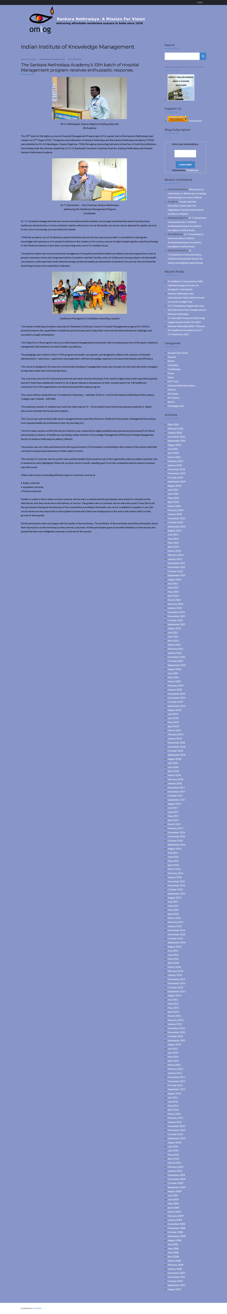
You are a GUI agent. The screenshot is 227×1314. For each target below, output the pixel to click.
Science (172, 389)
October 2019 (175, 701)
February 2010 (175, 1166)
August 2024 (174, 485)
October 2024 (175, 477)
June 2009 (173, 1199)
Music (171, 373)
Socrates (37, 1308)
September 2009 (176, 1187)
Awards (172, 356)
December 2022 (176, 563)
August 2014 (174, 946)
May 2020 (173, 677)
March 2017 (174, 824)
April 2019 (173, 726)
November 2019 (176, 697)
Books (171, 360)
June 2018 (173, 767)
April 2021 (173, 640)
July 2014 (173, 950)
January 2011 (175, 1121)
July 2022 (173, 583)
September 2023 (176, 526)
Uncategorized (176, 405)
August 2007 (174, 1289)
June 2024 (173, 493)
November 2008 (176, 1228)
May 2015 (173, 909)
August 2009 (174, 1191)
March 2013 (174, 1015)
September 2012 (176, 1040)
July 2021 (173, 632)
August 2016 (174, 848)
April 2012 (173, 1060)
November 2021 (176, 616)
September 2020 (176, 665)
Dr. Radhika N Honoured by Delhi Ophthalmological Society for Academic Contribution (185, 285)
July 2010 (173, 1146)
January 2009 (175, 1219)
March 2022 (174, 599)
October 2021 (175, 620)
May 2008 (173, 1252)
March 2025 (174, 457)
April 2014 (173, 962)
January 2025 (175, 465)
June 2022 (173, 587)
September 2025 (176, 440)
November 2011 (176, 1081)
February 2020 (175, 685)
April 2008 (173, 1256)
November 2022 (176, 567)
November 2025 (176, 436)
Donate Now (195, 120)
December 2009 (176, 1174)
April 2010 (173, 1158)
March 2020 (174, 681)
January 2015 (175, 926)
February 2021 (175, 648)
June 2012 (173, 1052)
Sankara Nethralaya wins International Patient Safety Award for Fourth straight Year (186, 297)
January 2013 (175, 1023)
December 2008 (176, 1223)
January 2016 (175, 877)
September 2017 (176, 799)
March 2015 (174, 917)
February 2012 (175, 1068)
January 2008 (175, 1268)
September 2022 (176, 575)
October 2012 (175, 1036)
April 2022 (173, 595)
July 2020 (173, 673)
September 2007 (176, 1285)
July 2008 (173, 1244)
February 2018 (175, 779)
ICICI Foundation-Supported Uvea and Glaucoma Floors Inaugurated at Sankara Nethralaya (187, 309)
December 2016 (176, 832)
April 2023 (173, 546)
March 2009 (174, 1211)
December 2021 (176, 612)
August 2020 (174, 669)
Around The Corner (178, 352)
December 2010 (176, 1125)
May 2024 (173, 497)
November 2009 (176, 1179)
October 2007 (175, 1281)
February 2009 (175, 1215)
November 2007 (176, 1276)
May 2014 (173, 958)
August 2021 (174, 628)
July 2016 (173, 852)
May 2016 (173, 860)
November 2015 (176, 885)
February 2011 (175, 1117)
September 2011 (176, 1089)
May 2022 (173, 591)
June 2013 (173, 1003)
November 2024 (176, 473)
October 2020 (175, 660)
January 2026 (175, 432)
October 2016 (175, 840)
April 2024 (173, 501)
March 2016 (174, 868)
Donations (173, 365)
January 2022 (175, 607)
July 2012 (173, 1048)
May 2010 (173, 1154)
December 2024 (176, 469)
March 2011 (174, 1113)
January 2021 (175, 652)
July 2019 (173, 713)
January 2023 (175, 559)
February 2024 (175, 510)
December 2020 (176, 656)
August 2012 (174, 1044)
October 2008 (175, 1232)
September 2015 (176, 893)
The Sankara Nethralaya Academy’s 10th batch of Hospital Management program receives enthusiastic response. (80, 67)
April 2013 (173, 1011)
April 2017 (173, 820)
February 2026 (175, 428)
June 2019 (173, 718)
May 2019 (173, 722)
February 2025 (175, 461)
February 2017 (175, 828)
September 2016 (176, 844)
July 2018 (173, 762)
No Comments (75, 59)
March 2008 (174, 1260)
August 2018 (174, 758)
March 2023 (174, 550)
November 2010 (176, 1130)
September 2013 (176, 991)
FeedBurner (192, 170)
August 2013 (174, 995)
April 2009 (173, 1207)
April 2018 (173, 771)
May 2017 (173, 815)
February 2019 (175, 734)
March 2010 (174, 1162)
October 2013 (175, 987)
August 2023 (174, 530)
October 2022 (175, 571)
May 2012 (173, 1056)
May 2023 (173, 542)
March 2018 (174, 775)
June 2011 (173, 1101)
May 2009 (173, 1203)
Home (199, 2)
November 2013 (176, 983)
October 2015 (175, 889)
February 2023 (175, 554)
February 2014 (175, 970)
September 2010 (176, 1138)
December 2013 (176, 979)
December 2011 (176, 1076)
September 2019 (176, 705)
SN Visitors (174, 397)
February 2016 (175, 873)
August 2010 (174, 1142)
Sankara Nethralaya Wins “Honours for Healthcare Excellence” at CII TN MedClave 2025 (186, 330)
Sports (171, 401)
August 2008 (174, 1240)
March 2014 (174, 966)
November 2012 (176, 1032)
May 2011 (173, 1105)
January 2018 (175, 783)
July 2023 (173, 534)
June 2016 (173, 856)
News (171, 377)
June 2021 (173, 636)
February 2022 (175, 603)
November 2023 (176, 518)
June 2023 (173, 538)
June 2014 (173, 954)
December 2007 (176, 1272)
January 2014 (175, 974)
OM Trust (173, 381)
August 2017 (174, 803)
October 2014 (175, 938)
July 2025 (173, 448)
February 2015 (175, 921)
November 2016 (176, 836)
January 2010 (175, 1170)
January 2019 (175, 738)
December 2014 (176, 930)
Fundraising (174, 369)
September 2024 (176, 481)
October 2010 (175, 1134)
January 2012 (175, 1072)
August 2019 (174, 709)
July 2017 (173, 807)
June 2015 (173, 905)
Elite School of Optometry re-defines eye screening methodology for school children (187, 193)
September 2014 (176, 942)
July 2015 (173, 901)
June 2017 (173, 811)
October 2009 (175, 1183)
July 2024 (173, 489)
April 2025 (173, 452)
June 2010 (173, 1150)
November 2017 (176, 791)
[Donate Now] (181, 99)
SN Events (173, 393)
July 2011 (173, 1097)
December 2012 (176, 1028)
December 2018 (176, 742)
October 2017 (175, 795)
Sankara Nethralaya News (52, 59)
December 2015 (176, 881)
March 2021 (174, 644)
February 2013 (175, 1019)
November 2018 (176, 746)
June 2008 (173, 1248)
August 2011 (174, 1093)
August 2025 (174, 444)
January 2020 (175, 689)
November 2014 (176, 934)
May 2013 (173, 1007)
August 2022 (174, 579)
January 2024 (175, 514)
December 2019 (176, 693)
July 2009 (173, 1195)
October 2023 (175, 522)
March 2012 (174, 1064)
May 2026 (173, 424)
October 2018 (175, 750)
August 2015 (174, 897)
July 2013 (173, 999)
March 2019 (174, 730)
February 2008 (175, 1264)
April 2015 (173, 913)
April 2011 (173, 1109)
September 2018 (176, 754)
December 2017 (176, 787)
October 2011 (175, 1085)
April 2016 (173, 864)
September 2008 (176, 1236)
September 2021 (176, 624)
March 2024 (174, 506)
